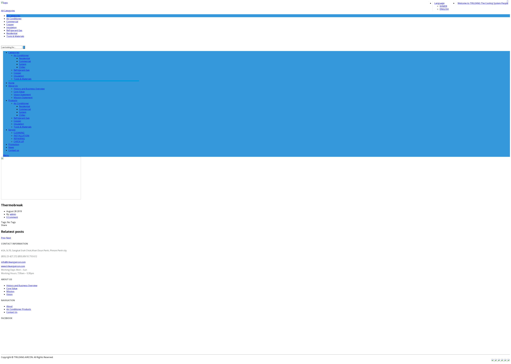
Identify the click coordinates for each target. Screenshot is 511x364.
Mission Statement (23, 97)
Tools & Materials (15, 36)
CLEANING (19, 132)
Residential (11, 33)
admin (13, 214)
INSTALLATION (21, 135)
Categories (13, 52)
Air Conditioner (14, 18)
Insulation (11, 27)
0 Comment (12, 217)
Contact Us (11, 312)
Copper (10, 24)
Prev (3, 237)
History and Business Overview (29, 88)
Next (8, 237)
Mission (10, 291)
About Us (13, 85)
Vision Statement (22, 94)
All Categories (8, 10)
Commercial (12, 21)
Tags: (4, 222)
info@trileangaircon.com (13, 262)
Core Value (19, 91)
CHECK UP (19, 141)
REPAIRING (19, 138)
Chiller (22, 67)
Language (439, 3)
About (9, 306)
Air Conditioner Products (18, 309)
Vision (9, 294)
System (22, 64)
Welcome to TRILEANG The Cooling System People (483, 3)
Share (4, 225)
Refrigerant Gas (14, 30)
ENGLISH (444, 9)
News (11, 147)
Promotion (13, 144)
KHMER (443, 6)
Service (11, 129)
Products (12, 100)
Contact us (13, 150)
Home (11, 82)
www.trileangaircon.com (13, 266)
